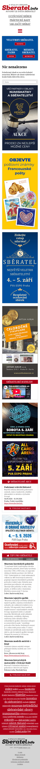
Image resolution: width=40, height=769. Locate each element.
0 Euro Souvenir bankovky (12, 686)
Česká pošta (21, 731)
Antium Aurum (31, 686)
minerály (6, 705)
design (26, 692)
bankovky (30, 688)
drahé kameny (8, 695)
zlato (24, 729)
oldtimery (24, 713)
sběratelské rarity (27, 719)
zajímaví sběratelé (9, 729)
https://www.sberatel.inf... (13, 503)
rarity (34, 716)
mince (32, 701)
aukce (8, 689)
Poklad (5, 717)
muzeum (16, 705)
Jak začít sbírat (20, 24)
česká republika (12, 559)
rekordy (9, 719)
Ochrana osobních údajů (20, 762)
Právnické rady (20, 20)
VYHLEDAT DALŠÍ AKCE (21, 508)
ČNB (29, 731)
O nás (20, 752)
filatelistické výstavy (32, 695)
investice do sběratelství (21, 700)
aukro (15, 689)
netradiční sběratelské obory (22, 707)
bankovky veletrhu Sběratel (14, 692)
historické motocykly (13, 699)
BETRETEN (29, 56)
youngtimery (32, 726)
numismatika (10, 713)
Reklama (20, 757)
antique (24, 686)
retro (16, 720)
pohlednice (33, 714)
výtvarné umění (17, 726)
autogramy (21, 689)
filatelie (20, 695)
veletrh (5, 723)
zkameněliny (19, 729)
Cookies (20, 764)
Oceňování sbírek (20, 16)
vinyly (36, 723)
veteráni (30, 723)
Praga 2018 (28, 717)
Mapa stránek (20, 755)
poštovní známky (16, 716)
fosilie (4, 699)
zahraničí (30, 559)
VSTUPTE (20, 44)
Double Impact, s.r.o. (24, 748)
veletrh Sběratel (17, 723)
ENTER (11, 56)
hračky (23, 699)
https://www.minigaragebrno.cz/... (17, 655)
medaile (26, 702)
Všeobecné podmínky (20, 759)
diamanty (32, 692)
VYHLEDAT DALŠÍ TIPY (21, 675)
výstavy (5, 726)
